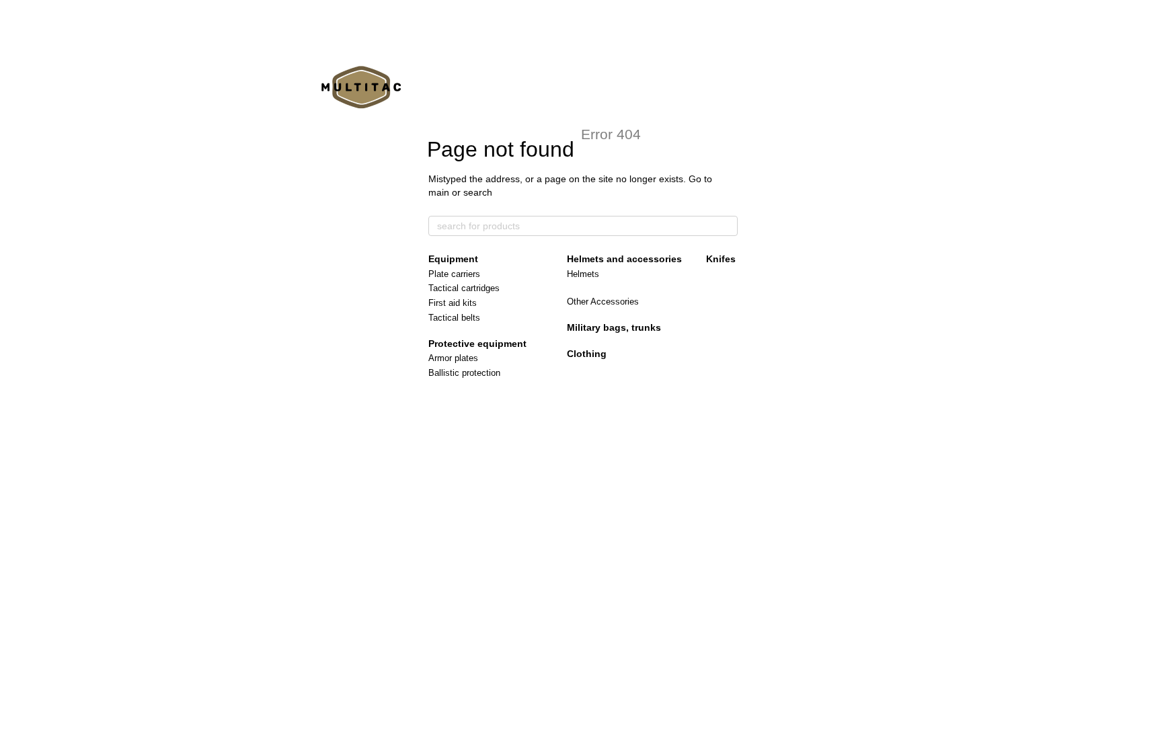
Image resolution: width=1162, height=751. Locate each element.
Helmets (583, 274)
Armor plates (453, 358)
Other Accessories (603, 302)
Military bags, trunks (614, 327)
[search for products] (727, 226)
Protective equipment (477, 343)
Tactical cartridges (464, 288)
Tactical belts (454, 318)
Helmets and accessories (624, 258)
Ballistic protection (464, 373)
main (438, 192)
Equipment (453, 258)
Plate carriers (454, 274)
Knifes (721, 258)
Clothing (587, 353)
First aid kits (452, 303)
